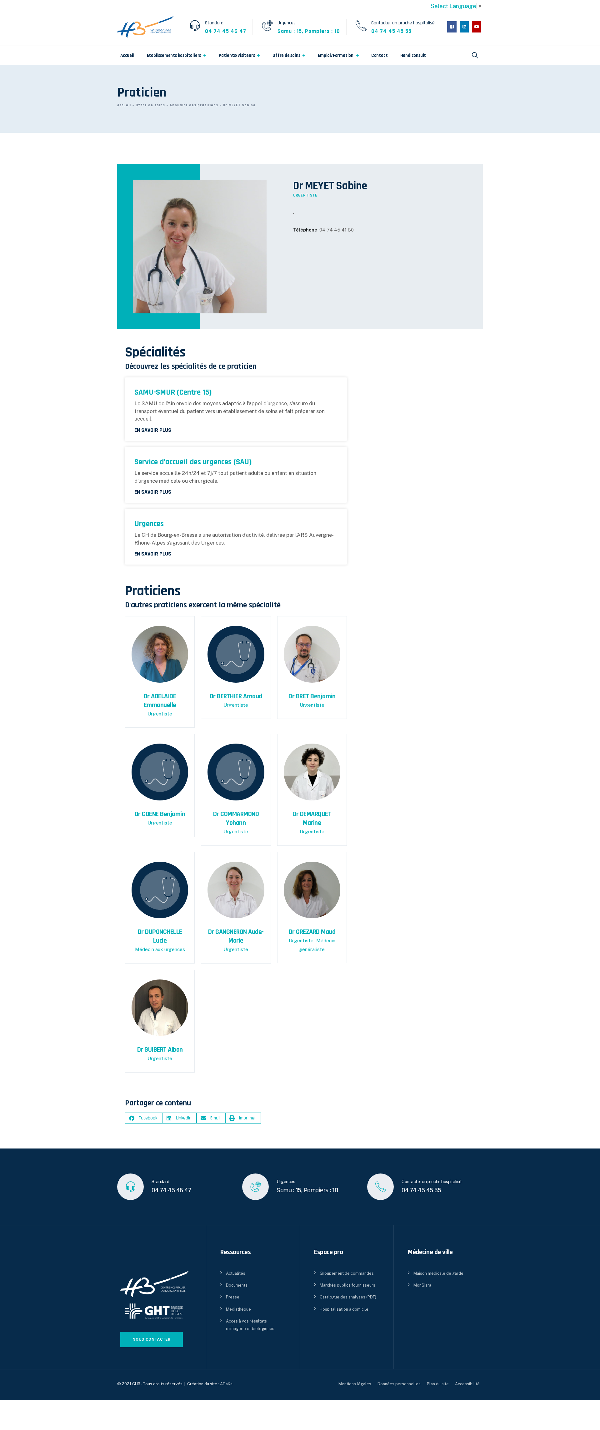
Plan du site (438, 1384)
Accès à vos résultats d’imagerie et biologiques (250, 1325)
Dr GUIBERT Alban (160, 1049)
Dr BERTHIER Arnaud (236, 696)
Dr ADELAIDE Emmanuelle (160, 701)
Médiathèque (238, 1309)
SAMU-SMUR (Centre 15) (173, 392)
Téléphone (305, 229)
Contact (379, 55)
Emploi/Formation (335, 55)
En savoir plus (152, 430)
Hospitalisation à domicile (344, 1309)
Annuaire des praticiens (194, 105)
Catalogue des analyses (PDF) (348, 1297)
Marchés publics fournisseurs (347, 1285)
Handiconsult (413, 55)
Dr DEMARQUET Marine (311, 818)
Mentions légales (354, 1384)
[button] (143, 1118)
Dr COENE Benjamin (160, 814)
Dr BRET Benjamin (311, 696)
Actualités (235, 1273)
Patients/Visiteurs (237, 55)
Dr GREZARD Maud (312, 932)
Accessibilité (467, 1384)
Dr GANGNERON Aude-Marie (236, 936)
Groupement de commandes (347, 1273)
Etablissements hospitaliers (174, 55)
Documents (237, 1285)
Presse (232, 1297)
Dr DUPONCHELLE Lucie (160, 936)
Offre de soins (286, 55)
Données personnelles (399, 1384)
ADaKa (226, 1384)
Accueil (127, 55)
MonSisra (422, 1285)
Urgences (149, 524)
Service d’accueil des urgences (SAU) (193, 462)
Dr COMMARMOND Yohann (236, 818)
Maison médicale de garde (438, 1273)
